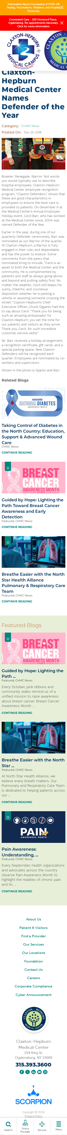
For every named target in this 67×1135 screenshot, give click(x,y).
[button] (62, 8)
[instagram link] (45, 1072)
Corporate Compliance (33, 986)
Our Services (33, 944)
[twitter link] (27, 1072)
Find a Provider (33, 936)
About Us (33, 919)
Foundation (33, 961)
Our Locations (33, 953)
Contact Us (33, 969)
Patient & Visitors (33, 928)
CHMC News (30, 126)
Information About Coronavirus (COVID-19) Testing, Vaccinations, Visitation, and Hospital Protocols (33, 8)
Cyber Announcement (34, 995)
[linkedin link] (33, 1072)
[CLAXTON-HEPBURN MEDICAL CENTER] (28, 50)
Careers (33, 978)
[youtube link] (39, 1072)
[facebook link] (22, 1072)
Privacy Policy (33, 1116)
